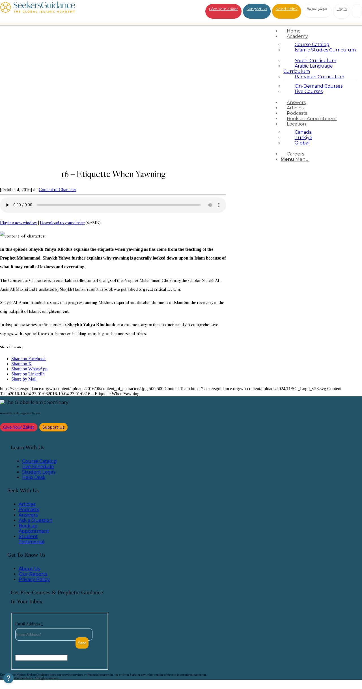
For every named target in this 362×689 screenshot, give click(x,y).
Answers (28, 515)
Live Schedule (38, 466)
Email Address (29, 624)
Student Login (38, 472)
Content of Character (57, 189)
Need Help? (287, 9)
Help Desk (34, 477)
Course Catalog (39, 461)
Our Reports (33, 574)
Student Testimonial (31, 539)
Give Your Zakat (223, 9)
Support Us (257, 9)
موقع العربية (317, 8)
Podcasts (29, 509)
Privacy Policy (34, 579)
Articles (27, 504)
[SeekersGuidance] (37, 11)
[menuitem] (320, 31)
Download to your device (62, 222)
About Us (29, 568)
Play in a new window (18, 222)
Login (342, 9)
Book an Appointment (34, 528)
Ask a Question (35, 520)
